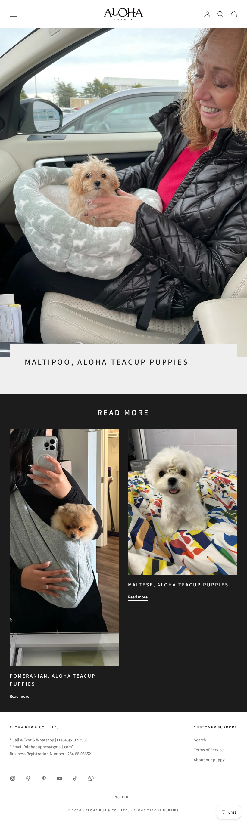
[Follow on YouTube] (60, 778)
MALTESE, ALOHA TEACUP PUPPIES (178, 584)
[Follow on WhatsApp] (91, 778)
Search (200, 740)
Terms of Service (209, 749)
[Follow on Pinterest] (44, 778)
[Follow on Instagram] (13, 778)
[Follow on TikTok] (75, 778)
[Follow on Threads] (28, 778)
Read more (19, 696)
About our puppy (209, 759)
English (120, 797)
